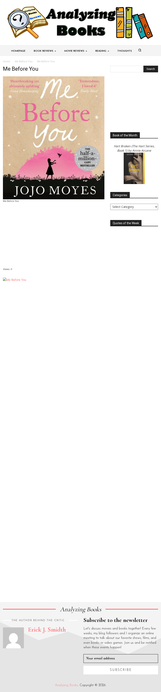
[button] (140, 50)
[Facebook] (4, 654)
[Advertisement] (53, 236)
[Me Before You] (53, 137)
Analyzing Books (66, 685)
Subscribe (121, 670)
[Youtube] (43, 654)
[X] (33, 654)
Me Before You (23, 61)
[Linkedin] (24, 654)
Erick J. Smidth (47, 629)
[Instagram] (14, 654)
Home (6, 61)
